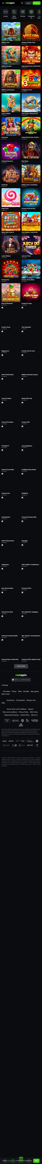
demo (11, 31)
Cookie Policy (25, 715)
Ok (36, 1161)
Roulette (26, 691)
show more (21, 666)
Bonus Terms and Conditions (16, 709)
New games (35, 691)
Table (20, 691)
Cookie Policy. (11, 1161)
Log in (28, 3)
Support (30, 709)
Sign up (36, 3)
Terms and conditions (10, 712)
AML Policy (34, 712)
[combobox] (21, 15)
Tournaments (20, 700)
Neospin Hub (31, 700)
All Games (6, 691)
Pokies (14, 691)
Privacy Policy (23, 712)
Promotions (10, 700)
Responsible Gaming (11, 715)
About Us (34, 715)
